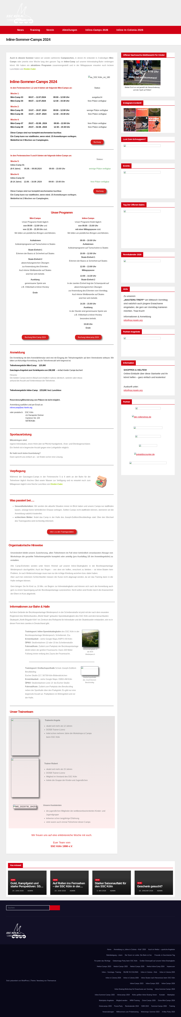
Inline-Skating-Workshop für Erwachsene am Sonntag (134, 989)
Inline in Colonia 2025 (167, 972)
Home (109, 949)
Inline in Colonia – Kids (149, 972)
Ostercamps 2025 (105, 1006)
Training (35, 30)
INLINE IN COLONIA (130, 972)
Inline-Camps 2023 (136, 983)
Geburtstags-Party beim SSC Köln (125, 961)
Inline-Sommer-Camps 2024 (165, 989)
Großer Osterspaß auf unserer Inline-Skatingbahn (157, 961)
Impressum (171, 966)
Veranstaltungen (108, 1012)
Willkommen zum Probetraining (127, 1012)
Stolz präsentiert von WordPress (18, 981)
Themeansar (51, 981)
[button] (168, 30)
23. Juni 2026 (60, 891)
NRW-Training (135, 1000)
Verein (50, 30)
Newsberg (40, 981)
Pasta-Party (118, 1006)
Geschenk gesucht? (150, 886)
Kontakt (162, 995)
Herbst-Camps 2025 (121, 966)
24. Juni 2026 (18, 891)
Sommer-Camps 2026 (159, 1006)
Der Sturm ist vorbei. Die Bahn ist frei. (138, 955)
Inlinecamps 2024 (123, 995)
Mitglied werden (121, 1000)
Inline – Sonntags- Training (111, 972)
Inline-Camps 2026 (97, 30)
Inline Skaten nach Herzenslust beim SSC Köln (158, 978)
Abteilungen (70, 30)
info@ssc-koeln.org (133, 320)
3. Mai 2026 (102, 891)
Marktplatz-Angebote (106, 1000)
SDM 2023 (145, 1006)
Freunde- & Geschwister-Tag (165, 955)
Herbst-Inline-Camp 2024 (155, 966)
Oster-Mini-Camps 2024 (166, 1000)
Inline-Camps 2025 (152, 983)
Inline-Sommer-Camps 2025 (105, 995)
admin (30, 891)
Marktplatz (171, 995)
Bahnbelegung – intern (114, 955)
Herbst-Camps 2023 (104, 966)
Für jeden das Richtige (102, 961)
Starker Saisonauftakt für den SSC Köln (110, 885)
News (20, 30)
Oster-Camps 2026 (149, 1000)
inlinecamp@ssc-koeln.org (21, 407)
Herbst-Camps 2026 (137, 966)
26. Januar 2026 (146, 891)
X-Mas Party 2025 (168, 1012)
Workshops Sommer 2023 (150, 1012)
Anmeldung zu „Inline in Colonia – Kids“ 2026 (130, 949)
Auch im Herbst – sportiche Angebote (161, 949)
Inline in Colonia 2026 (130, 30)
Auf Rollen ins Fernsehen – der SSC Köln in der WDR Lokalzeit (69, 886)
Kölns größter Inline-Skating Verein (144, 995)
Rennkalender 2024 (132, 1006)
